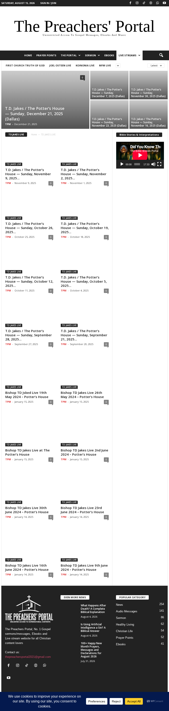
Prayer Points (46, 55)
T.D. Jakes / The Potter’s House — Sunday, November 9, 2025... (28, 173)
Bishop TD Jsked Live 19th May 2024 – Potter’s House (26, 394)
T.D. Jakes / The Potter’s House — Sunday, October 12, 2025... (29, 281)
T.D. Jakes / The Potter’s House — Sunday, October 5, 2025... (84, 281)
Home (34, 134)
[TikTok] (144, 3)
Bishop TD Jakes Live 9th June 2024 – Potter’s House (84, 567)
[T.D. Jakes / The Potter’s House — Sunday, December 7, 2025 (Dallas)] (109, 85)
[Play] (122, 164)
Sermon (90, 55)
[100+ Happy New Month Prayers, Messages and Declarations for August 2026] (69, 648)
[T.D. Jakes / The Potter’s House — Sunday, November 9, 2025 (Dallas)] (29, 153)
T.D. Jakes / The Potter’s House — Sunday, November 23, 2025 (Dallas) (109, 122)
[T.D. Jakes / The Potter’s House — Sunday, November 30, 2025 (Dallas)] (148, 85)
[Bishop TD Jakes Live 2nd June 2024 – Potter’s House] (85, 429)
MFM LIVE (105, 65)
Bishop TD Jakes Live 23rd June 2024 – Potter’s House (82, 510)
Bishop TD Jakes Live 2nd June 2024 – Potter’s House (84, 452)
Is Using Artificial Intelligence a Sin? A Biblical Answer (93, 627)
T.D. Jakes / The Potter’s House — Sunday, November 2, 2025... (83, 173)
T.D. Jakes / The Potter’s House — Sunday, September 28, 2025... (28, 335)
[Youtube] (164, 3)
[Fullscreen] (159, 164)
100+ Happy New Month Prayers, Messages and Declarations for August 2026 (91, 649)
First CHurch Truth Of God (25, 65)
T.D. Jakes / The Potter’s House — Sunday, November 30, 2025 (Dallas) (148, 93)
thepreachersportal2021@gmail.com (28, 656)
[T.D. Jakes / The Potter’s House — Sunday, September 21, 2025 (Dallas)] (85, 314)
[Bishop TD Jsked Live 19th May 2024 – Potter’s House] (29, 372)
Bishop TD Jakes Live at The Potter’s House (27, 452)
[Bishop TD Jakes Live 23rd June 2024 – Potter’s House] (85, 487)
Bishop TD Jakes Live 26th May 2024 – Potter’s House (82, 394)
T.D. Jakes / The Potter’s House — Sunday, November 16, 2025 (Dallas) (148, 122)
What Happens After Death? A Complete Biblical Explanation (93, 609)
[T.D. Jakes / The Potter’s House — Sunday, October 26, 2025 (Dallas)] (29, 207)
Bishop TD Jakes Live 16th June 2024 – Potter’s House (27, 567)
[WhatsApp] (157, 3)
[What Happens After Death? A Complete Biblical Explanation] (69, 610)
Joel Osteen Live (60, 65)
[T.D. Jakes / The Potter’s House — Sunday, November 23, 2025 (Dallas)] (109, 114)
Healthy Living (125, 624)
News (119, 604)
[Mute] (153, 164)
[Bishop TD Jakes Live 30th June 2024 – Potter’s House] (29, 487)
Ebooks (109, 55)
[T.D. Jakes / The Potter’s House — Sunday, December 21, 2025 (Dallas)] (45, 100)
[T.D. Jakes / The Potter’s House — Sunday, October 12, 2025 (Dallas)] (29, 260)
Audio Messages (126, 611)
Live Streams (127, 55)
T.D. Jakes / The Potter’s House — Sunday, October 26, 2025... (29, 227)
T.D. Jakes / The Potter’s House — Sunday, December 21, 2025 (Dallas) (34, 114)
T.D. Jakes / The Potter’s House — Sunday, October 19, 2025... (85, 227)
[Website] (150, 3)
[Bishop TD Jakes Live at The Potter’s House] (29, 429)
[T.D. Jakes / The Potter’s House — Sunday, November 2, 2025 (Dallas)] (85, 153)
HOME (28, 55)
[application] (140, 155)
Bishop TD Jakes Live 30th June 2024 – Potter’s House (27, 510)
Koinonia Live (85, 65)
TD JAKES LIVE (13, 164)
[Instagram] (137, 3)
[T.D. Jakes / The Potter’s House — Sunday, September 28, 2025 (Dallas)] (29, 314)
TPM (8, 124)
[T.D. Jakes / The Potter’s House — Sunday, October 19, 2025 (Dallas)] (85, 207)
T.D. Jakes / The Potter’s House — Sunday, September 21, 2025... (84, 335)
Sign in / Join (48, 3)
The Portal (69, 55)
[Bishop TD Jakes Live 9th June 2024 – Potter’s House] (85, 545)
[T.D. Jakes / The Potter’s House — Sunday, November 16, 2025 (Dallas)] (148, 114)
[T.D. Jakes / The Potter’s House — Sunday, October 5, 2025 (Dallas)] (85, 260)
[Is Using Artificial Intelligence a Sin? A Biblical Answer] (69, 629)
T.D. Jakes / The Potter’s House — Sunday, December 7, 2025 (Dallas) (108, 93)
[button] (161, 55)
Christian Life (124, 631)
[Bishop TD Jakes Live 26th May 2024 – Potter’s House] (85, 372)
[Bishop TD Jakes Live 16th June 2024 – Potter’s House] (29, 545)
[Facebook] (130, 3)
